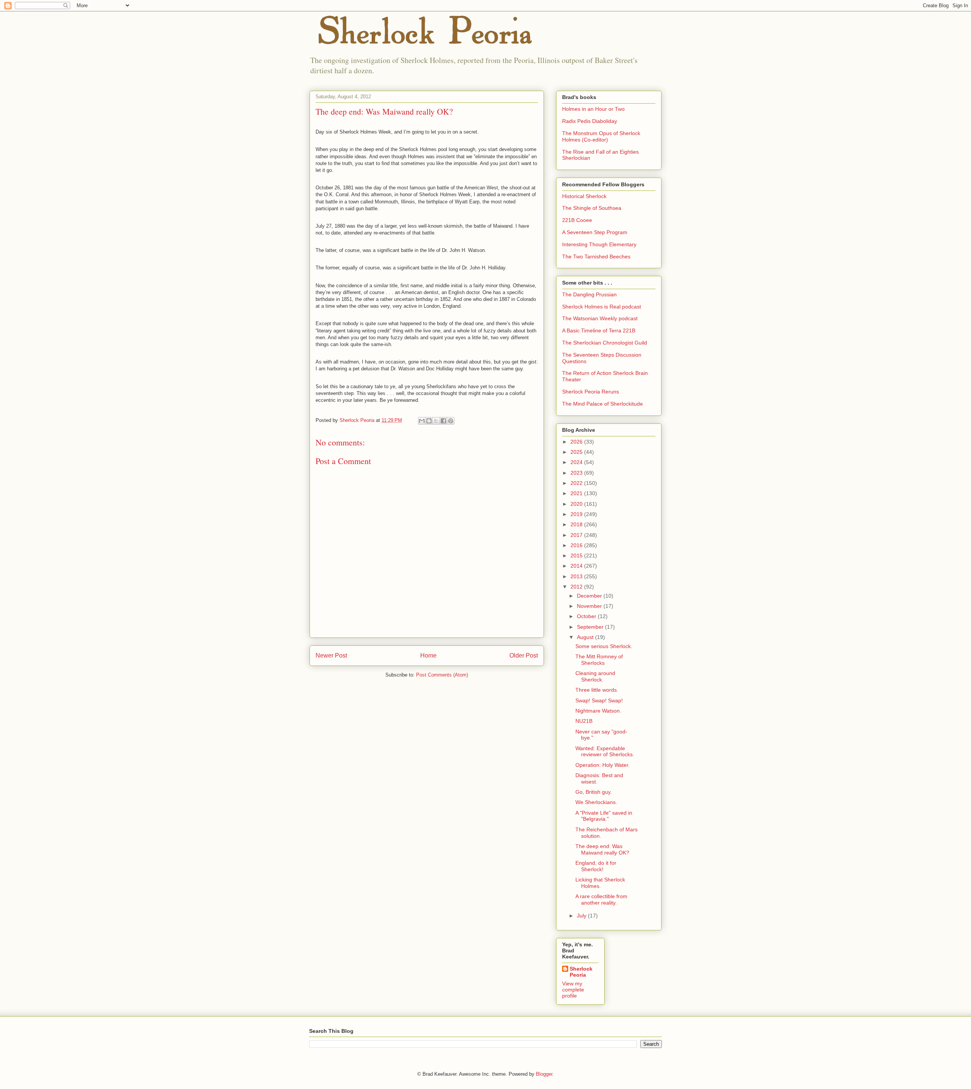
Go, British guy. (593, 792)
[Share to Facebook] (443, 421)
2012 (577, 587)
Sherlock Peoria (581, 972)
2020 (577, 504)
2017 (577, 535)
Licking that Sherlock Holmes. (600, 883)
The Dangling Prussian (589, 294)
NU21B (583, 721)
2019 (577, 514)
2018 (577, 524)
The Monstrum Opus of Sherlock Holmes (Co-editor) (601, 136)
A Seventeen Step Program (594, 232)
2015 (577, 555)
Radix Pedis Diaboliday (589, 121)
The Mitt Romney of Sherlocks (599, 659)
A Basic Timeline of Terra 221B (598, 330)
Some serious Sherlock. (603, 646)
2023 (577, 473)
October (587, 616)
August (586, 637)
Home (428, 655)
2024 (577, 462)
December (590, 596)
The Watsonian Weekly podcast (600, 318)
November (590, 606)
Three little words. (596, 690)
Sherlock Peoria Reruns (590, 392)
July (582, 916)
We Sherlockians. (596, 802)
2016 (577, 545)
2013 (577, 576)
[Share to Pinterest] (450, 421)
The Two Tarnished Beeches (596, 256)
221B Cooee (577, 220)
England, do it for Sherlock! (595, 866)
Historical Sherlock (584, 196)
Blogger (544, 1074)
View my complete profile (573, 989)
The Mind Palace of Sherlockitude (602, 404)
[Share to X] (436, 421)
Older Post (523, 655)
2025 (577, 452)
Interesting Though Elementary (599, 244)
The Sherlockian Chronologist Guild (604, 343)
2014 (577, 566)
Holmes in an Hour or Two (593, 109)
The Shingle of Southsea (591, 208)
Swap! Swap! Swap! (599, 700)
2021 (577, 493)
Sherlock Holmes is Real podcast (601, 307)
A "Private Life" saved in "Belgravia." (603, 816)
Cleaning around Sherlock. (595, 676)
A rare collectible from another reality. (601, 899)
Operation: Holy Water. (602, 765)
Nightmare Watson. (598, 711)
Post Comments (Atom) (442, 675)
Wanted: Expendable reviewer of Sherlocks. (604, 751)
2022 (577, 483)
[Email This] (422, 421)
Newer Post (331, 655)
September (591, 627)
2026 (577, 442)
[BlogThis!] (429, 421)
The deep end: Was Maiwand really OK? (602, 849)
